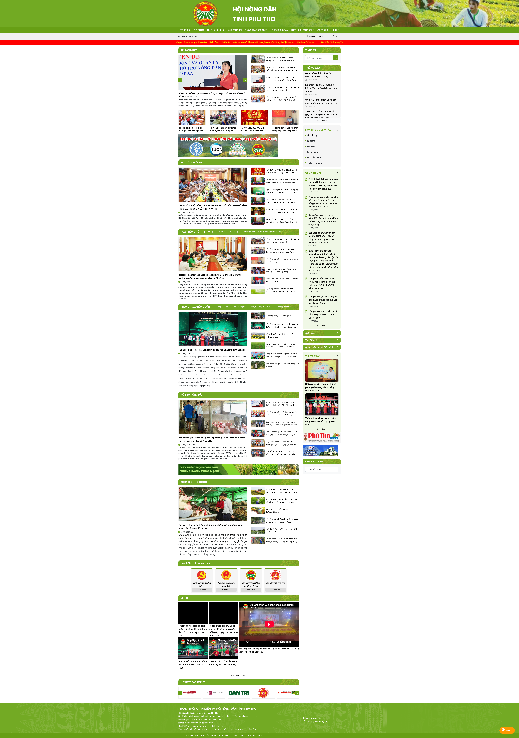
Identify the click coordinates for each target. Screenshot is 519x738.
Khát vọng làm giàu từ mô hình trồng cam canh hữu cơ (282, 365)
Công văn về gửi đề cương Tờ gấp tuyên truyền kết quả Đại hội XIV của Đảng (322, 299)
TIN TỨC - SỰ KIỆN (215, 30)
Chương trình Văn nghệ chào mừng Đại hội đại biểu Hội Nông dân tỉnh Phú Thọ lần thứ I (269, 650)
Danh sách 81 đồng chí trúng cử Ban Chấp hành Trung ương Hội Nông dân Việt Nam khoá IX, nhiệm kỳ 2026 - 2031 (282, 201)
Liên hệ (335, 30)
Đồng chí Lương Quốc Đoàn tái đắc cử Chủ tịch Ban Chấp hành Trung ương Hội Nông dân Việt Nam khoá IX (282, 211)
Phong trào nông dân (256, 30)
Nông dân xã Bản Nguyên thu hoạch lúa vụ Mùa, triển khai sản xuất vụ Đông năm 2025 (282, 491)
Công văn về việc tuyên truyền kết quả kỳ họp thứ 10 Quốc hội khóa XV (323, 314)
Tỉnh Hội (210, 232)
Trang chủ (185, 30)
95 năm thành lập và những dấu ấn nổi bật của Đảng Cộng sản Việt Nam (320, 105)
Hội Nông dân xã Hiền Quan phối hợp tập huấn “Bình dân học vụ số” (282, 88)
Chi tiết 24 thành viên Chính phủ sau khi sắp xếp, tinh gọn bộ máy (321, 77)
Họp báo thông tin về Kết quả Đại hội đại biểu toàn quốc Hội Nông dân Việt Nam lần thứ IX (282, 191)
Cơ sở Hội (222, 232)
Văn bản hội (322, 30)
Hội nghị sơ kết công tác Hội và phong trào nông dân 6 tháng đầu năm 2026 (320, 387)
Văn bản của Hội (204, 563)
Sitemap (312, 36)
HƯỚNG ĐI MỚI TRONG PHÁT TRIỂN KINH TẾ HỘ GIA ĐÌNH (281, 530)
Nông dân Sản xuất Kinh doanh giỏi (231, 307)
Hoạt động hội (234, 30)
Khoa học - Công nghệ (302, 30)
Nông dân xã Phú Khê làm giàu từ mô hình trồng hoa (281, 335)
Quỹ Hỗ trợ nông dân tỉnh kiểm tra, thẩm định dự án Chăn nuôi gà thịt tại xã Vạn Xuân (282, 423)
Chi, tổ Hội (234, 232)
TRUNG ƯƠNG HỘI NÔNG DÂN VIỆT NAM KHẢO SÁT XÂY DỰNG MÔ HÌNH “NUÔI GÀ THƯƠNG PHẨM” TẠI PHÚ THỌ (282, 69)
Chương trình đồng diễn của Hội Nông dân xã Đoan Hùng (223, 663)
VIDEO (184, 598)
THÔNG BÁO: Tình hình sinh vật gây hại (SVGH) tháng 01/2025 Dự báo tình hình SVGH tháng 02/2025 (321, 90)
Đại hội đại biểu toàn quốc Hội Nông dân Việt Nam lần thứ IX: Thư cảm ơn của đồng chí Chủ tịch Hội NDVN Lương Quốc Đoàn (282, 181)
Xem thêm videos (238, 675)
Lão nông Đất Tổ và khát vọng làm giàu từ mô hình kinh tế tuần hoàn (211, 350)
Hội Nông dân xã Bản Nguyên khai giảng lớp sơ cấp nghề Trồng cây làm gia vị (285, 129)
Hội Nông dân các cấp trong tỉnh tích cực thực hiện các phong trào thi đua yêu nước (282, 325)
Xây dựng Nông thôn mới (260, 307)
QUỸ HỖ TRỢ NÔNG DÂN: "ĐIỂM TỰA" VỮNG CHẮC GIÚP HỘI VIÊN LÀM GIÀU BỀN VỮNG (280, 453)
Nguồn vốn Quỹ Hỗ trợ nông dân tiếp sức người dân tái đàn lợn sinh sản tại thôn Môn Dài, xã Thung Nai (281, 59)
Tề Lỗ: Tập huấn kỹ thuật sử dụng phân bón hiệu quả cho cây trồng (281, 270)
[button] (336, 36)
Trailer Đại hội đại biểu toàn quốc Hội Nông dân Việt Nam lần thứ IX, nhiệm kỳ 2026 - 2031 (192, 631)
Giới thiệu (199, 30)
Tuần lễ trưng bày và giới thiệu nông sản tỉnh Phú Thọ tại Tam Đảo (320, 421)
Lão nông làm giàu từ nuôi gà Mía (279, 316)
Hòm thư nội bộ (324, 36)
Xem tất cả (321, 120)
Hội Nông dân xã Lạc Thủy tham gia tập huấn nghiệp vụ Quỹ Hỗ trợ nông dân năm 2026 (281, 99)
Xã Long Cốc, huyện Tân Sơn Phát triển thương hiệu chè (281, 510)
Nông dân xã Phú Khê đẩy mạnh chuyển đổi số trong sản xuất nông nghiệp (282, 500)
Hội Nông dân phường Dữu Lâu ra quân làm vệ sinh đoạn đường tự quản (282, 520)
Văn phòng (312, 135)
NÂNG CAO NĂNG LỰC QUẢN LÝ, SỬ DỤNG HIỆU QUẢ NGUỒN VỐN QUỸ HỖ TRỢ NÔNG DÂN (281, 79)
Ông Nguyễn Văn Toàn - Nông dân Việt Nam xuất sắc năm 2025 (192, 664)
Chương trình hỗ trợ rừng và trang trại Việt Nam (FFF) (264, 232)
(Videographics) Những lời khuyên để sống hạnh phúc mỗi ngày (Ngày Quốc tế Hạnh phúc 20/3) (223, 631)
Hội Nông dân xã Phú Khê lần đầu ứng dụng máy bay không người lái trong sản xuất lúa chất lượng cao (282, 290)
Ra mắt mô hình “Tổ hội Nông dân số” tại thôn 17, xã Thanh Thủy (282, 280)
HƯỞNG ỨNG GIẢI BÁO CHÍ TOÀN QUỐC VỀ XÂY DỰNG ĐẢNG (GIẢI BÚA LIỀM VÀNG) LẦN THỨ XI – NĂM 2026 (253, 129)
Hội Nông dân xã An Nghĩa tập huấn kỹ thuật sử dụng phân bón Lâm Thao (223, 129)
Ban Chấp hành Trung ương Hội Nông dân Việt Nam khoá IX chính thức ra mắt (281, 220)
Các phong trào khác (282, 307)
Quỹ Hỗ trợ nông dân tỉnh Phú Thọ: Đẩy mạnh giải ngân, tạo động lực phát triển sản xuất (281, 443)
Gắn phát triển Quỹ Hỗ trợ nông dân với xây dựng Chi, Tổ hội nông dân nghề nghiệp (281, 433)
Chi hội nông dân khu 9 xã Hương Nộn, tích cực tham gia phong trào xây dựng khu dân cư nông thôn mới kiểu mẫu (281, 540)
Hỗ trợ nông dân (279, 30)
